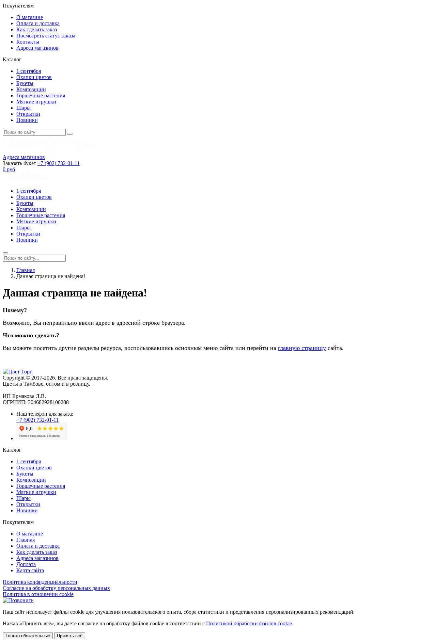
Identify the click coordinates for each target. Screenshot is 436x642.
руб (9, 169)
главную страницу (302, 347)
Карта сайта (30, 570)
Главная (25, 270)
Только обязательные (27, 635)
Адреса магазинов (37, 48)
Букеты (24, 83)
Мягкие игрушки (36, 102)
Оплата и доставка (38, 23)
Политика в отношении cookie (38, 594)
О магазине (29, 17)
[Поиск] (70, 134)
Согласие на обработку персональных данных (56, 588)
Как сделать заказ (36, 29)
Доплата (26, 564)
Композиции (31, 89)
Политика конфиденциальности (40, 582)
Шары (23, 108)
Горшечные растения (40, 95)
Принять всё (69, 635)
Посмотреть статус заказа (45, 35)
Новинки (27, 120)
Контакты (27, 42)
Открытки (28, 114)
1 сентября (28, 71)
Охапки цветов (34, 77)
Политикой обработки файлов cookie (249, 623)
